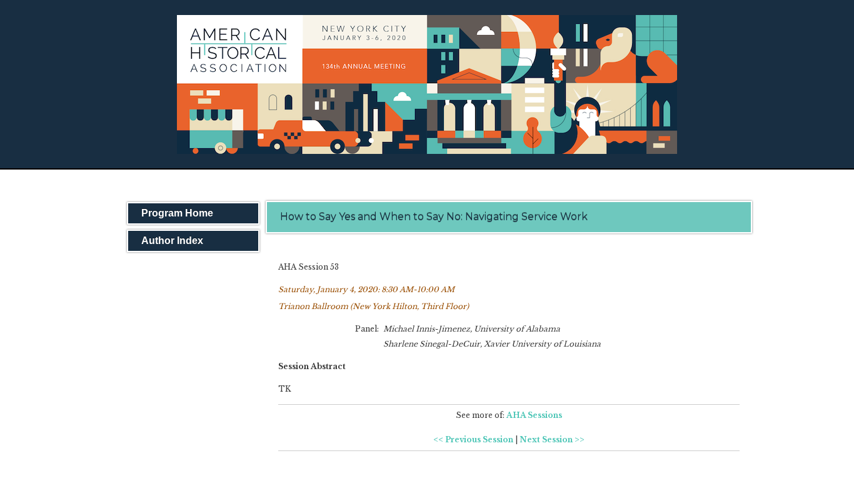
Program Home (177, 213)
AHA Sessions (534, 415)
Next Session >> (552, 439)
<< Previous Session (473, 439)
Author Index (172, 240)
